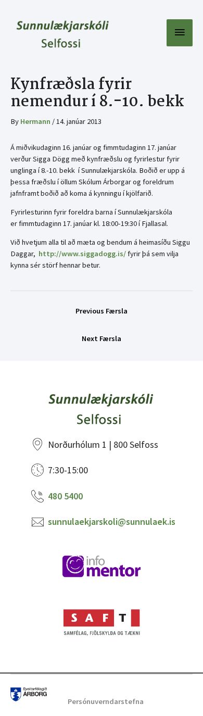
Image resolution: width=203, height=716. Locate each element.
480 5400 (65, 496)
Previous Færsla (101, 311)
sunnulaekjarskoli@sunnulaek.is (111, 521)
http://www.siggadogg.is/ (82, 253)
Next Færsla (101, 338)
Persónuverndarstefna (106, 701)
